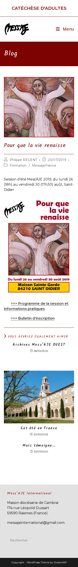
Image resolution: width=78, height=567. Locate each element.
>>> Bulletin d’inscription (33, 318)
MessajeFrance (44, 165)
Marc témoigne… (39, 445)
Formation (18, 165)
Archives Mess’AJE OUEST (39, 344)
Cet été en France (39, 428)
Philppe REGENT (23, 160)
